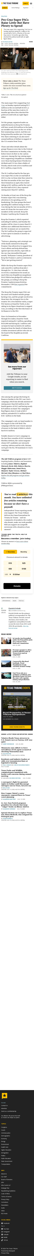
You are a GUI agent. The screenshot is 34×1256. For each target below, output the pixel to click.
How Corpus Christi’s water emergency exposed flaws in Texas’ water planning (16, 795)
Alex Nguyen (7, 754)
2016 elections (6, 600)
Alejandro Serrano (9, 809)
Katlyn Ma (6, 788)
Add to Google (17, 388)
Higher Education (6, 1150)
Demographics (5, 1136)
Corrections (4, 1202)
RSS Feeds (4, 1213)
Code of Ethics (5, 1194)
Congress (4, 1127)
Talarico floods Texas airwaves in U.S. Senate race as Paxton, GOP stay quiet (16, 740)
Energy (3, 1141)
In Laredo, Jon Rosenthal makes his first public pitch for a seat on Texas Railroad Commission (22, 640)
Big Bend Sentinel (15, 778)
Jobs (2, 1182)
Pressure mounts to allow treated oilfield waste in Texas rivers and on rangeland (22, 652)
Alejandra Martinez (9, 799)
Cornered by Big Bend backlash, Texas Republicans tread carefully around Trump (21, 663)
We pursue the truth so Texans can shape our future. (10, 1116)
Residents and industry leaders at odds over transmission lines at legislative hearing (15, 761)
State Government (6, 1161)
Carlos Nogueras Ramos (21, 765)
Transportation (5, 1164)
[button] (17, 84)
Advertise (4, 1108)
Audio (3, 1208)
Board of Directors (6, 1179)
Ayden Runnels (8, 818)
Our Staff (4, 1177)
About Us (4, 1174)
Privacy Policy (5, 1199)
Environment (5, 1144)
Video (3, 1211)
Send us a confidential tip (8, 1111)
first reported (19, 284)
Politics (4, 16)
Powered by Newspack (8, 1251)
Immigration (4, 1153)
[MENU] (31, 3)
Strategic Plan (5, 1188)
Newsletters (4, 1205)
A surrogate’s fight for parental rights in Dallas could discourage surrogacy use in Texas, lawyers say (16, 784)
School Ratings (16, 8)
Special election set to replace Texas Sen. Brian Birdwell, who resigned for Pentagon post (16, 815)
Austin (14, 600)
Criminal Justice (5, 1133)
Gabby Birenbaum (8, 744)
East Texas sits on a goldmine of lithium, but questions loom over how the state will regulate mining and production (22, 676)
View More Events (17, 727)
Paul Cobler (7, 765)
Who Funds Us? (5, 1185)
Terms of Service (6, 1196)
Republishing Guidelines (8, 1191)
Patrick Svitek (7, 42)
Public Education (6, 1158)
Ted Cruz (21, 600)
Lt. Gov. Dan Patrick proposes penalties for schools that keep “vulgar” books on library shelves (15, 805)
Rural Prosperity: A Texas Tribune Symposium (17, 714)
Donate (25, 3)
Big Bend (25, 8)
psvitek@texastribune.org (18, 610)
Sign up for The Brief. (10, 88)
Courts (3, 1130)
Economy (4, 1138)
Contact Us (4, 1105)
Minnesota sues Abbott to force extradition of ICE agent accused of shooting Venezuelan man (16, 750)
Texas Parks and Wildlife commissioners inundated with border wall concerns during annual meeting (16, 773)
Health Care (4, 1147)
